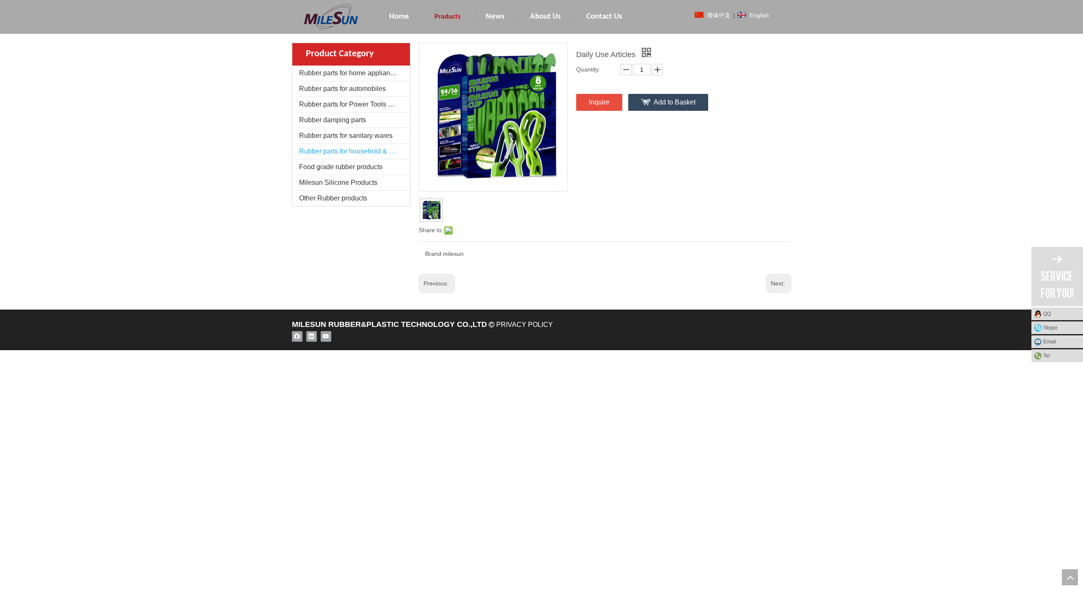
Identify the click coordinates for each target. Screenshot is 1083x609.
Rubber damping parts (332, 119)
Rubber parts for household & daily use (354, 151)
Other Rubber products (333, 198)
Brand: (434, 253)
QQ (1047, 314)
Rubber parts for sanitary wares (346, 135)
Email (1049, 342)
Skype (1050, 328)
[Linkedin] (311, 336)
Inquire (599, 102)
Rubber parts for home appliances (350, 73)
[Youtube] (326, 336)
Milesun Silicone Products (338, 182)
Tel (1046, 356)
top (1070, 577)
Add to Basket (674, 102)
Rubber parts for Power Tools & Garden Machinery (354, 104)
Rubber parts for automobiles (342, 88)
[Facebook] (297, 336)
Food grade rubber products (340, 166)
